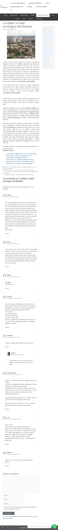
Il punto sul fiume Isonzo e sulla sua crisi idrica (48, 38)
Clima (52, 15)
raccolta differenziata (12, 110)
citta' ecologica (16, 170)
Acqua (5, 15)
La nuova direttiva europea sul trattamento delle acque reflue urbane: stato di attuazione (48, 46)
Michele (9, 452)
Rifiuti (24, 18)
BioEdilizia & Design (43, 15)
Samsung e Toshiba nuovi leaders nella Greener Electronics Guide (19, 174)
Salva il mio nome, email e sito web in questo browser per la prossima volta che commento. (20, 508)
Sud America (9, 168)
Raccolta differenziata (17, 3)
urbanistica (21, 73)
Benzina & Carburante (17, 167)
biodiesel (27, 129)
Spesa (47, 3)
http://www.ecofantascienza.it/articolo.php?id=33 (18, 405)
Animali (33, 15)
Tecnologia (39, 18)
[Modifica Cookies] (2, 527)
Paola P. (13, 353)
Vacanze (29, 7)
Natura (18, 18)
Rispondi (7, 233)
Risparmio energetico (35, 3)
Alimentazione (24, 15)
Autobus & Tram (8, 167)
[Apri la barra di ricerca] (10, 10)
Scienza (31, 18)
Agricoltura (13, 15)
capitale (10, 170)
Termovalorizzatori (16, 7)
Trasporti (32, 170)
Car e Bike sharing (41, 7)
